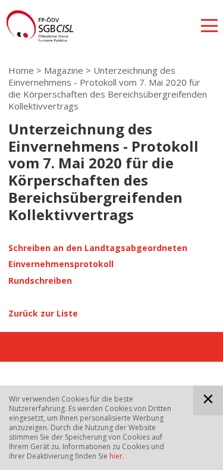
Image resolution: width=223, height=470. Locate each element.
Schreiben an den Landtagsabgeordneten (97, 248)
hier (116, 456)
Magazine (63, 70)
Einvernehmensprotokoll (61, 264)
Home (21, 70)
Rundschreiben (40, 280)
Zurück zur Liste (43, 313)
